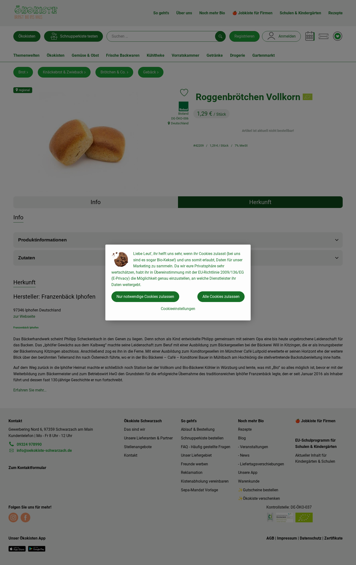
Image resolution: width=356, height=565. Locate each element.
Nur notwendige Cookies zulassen (145, 296)
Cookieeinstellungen (178, 308)
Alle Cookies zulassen (221, 296)
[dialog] (178, 282)
